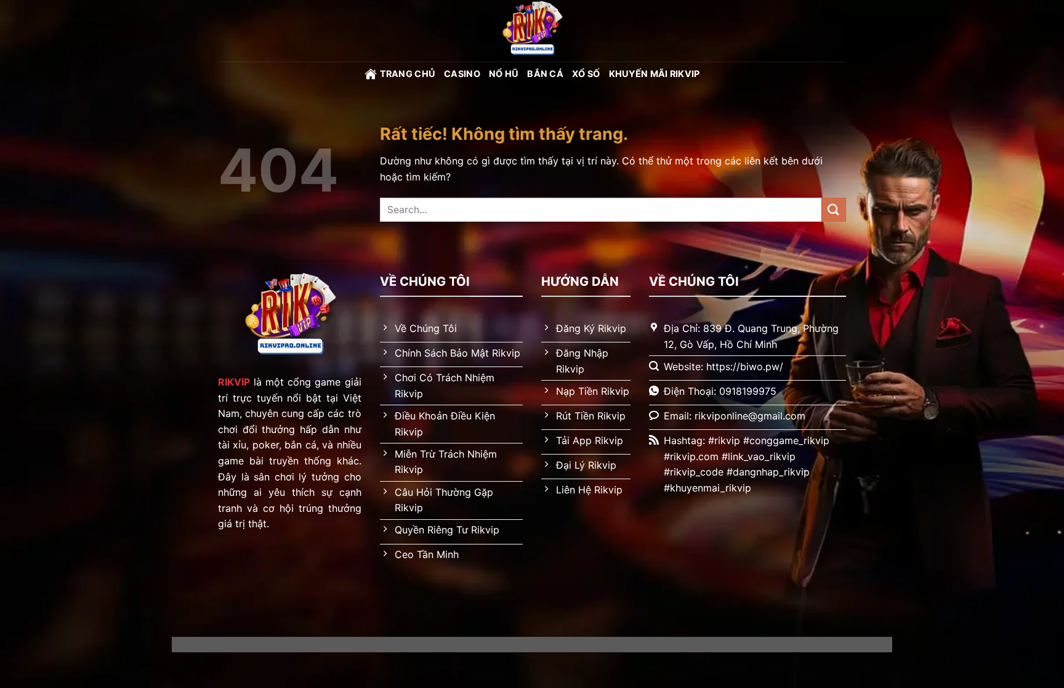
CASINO (462, 73)
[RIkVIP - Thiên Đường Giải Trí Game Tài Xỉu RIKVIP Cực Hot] (532, 31)
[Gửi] (833, 210)
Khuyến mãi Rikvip (654, 73)
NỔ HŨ (503, 73)
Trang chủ (408, 73)
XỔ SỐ (586, 73)
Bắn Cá (545, 73)
